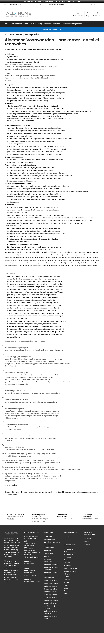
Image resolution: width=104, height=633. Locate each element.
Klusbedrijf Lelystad (50, 597)
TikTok (86, 541)
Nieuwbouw (48, 545)
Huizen (66, 577)
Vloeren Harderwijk (70, 568)
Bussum (67, 560)
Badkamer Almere (50, 586)
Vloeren (46, 556)
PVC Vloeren (48, 562)
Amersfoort (68, 557)
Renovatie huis (49, 578)
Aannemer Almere (50, 581)
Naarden (67, 582)
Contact (67, 536)
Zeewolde (67, 591)
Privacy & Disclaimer (31, 557)
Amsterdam (68, 549)
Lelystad (67, 580)
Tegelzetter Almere (51, 583)
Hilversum (67, 574)
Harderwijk (67, 566)
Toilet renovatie (49, 539)
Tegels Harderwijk (70, 571)
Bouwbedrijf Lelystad (51, 603)
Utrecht (66, 588)
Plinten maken (49, 553)
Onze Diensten (49, 536)
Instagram (88, 544)
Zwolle (66, 594)
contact (12, 579)
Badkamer (47, 550)
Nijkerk (66, 585)
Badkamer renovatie (51, 565)
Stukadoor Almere (50, 592)
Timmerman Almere (51, 589)
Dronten (67, 563)
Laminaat (47, 559)
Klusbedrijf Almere (50, 595)
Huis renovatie (49, 548)
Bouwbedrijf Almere (51, 600)
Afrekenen (96, 16)
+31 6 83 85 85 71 (15, 5)
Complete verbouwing (52, 542)
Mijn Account (78, 16)
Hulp (87, 16)
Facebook (87, 538)
